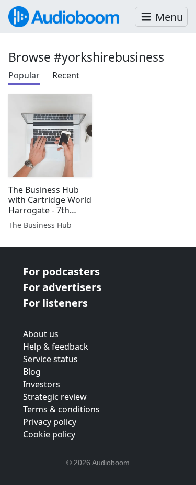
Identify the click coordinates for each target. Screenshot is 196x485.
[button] (161, 17)
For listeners (55, 303)
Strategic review (55, 396)
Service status (50, 359)
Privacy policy (49, 422)
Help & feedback (55, 346)
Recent (65, 75)
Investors (41, 384)
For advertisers (62, 287)
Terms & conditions (61, 409)
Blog (32, 371)
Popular (24, 75)
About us (41, 334)
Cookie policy (49, 434)
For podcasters (61, 271)
